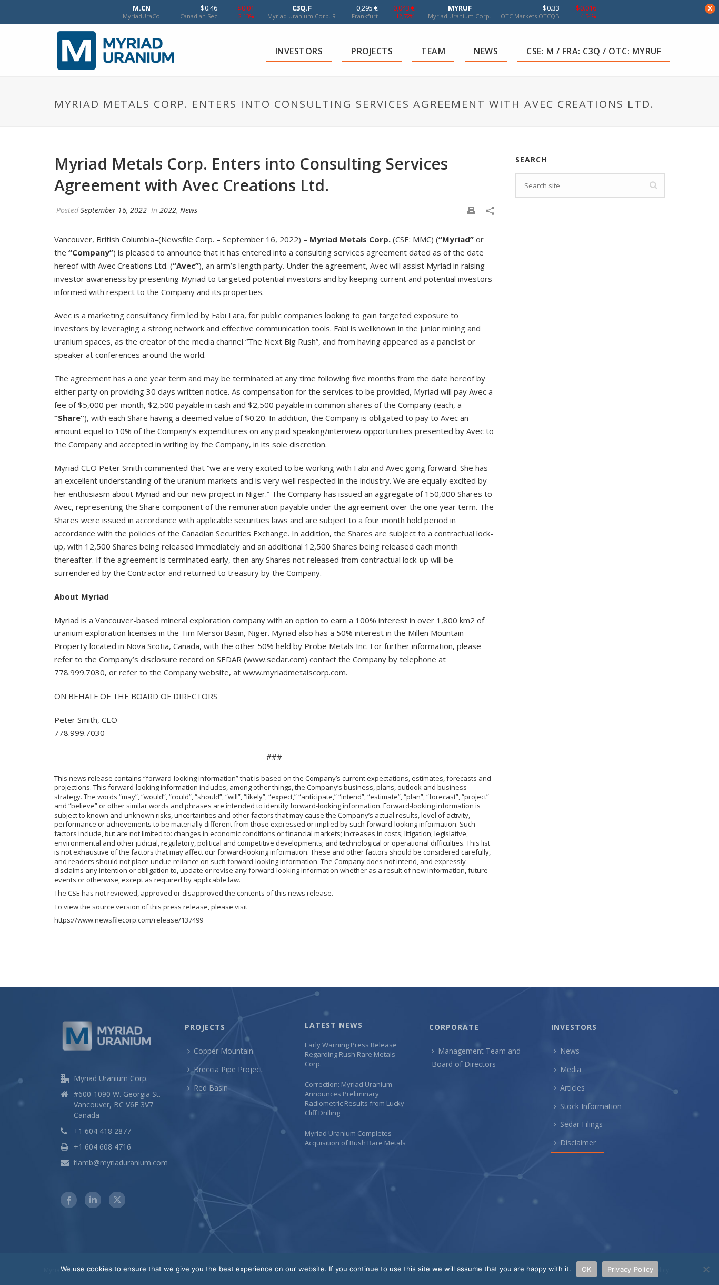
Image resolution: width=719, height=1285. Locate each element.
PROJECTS (372, 51)
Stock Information (591, 1106)
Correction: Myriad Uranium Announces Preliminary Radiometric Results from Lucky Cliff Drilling (354, 1098)
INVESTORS (299, 51)
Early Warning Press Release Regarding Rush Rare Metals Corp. (351, 1054)
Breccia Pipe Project (228, 1069)
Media (570, 1069)
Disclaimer (578, 1142)
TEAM (433, 51)
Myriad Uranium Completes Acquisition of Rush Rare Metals (355, 1138)
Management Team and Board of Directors (476, 1057)
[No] (706, 1269)
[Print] (471, 210)
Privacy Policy (630, 1269)
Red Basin (211, 1088)
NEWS (486, 51)
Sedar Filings (581, 1124)
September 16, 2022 (114, 210)
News (188, 210)
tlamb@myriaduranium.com (121, 1163)
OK (587, 1269)
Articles (572, 1088)
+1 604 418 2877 (102, 1131)
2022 (167, 210)
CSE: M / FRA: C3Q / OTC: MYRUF (593, 51)
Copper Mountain (223, 1051)
